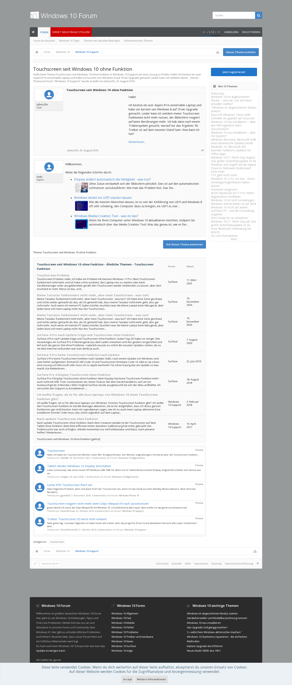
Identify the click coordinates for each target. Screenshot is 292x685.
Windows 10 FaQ (121, 618)
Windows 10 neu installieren (204, 623)
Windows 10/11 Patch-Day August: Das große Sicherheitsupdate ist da (233, 159)
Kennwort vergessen (224, 189)
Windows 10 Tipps (69, 40)
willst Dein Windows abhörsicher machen (215, 632)
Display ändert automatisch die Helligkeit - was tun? (112, 179)
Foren (44, 32)
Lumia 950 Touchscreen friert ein (69, 485)
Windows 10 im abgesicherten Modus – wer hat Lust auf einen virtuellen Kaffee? (231, 100)
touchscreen (57, 541)
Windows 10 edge (122, 650)
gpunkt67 (65, 495)
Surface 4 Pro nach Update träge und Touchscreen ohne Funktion (85, 335)
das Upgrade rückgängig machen (207, 627)
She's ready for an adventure (229, 218)
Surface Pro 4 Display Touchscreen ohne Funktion (74, 375)
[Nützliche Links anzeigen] (217, 52)
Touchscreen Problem (53, 275)
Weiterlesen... (137, 142)
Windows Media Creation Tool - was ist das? (106, 216)
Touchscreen (56, 451)
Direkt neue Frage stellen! (71, 32)
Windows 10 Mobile (123, 623)
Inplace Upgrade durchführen (205, 646)
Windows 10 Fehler (122, 627)
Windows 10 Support (67, 81)
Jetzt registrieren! (234, 72)
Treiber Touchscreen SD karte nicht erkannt (77, 519)
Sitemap (216, 563)
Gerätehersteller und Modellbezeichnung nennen (217, 618)
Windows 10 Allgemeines (132, 457)
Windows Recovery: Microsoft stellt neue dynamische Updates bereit (233, 141)
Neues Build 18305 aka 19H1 (204, 650)
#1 (202, 150)
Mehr (234, 239)
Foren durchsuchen (44, 40)
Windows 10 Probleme (124, 632)
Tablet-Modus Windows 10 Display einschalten (79, 466)
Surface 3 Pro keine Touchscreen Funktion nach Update (78, 355)
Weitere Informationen (151, 679)
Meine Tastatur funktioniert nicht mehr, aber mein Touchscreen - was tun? (93, 295)
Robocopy (217, 93)
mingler (64, 476)
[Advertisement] (98, 120)
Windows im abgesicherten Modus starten (212, 613)
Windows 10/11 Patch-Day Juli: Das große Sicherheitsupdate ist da (233, 223)
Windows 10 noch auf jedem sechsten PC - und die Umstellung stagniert (232, 210)
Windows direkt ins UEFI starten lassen (103, 197)
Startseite (162, 563)
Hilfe (188, 563)
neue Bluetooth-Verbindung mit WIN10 (231, 230)
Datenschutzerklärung (239, 563)
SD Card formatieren (224, 236)
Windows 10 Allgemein (124, 613)
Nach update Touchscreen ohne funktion (67, 419)
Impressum (201, 563)
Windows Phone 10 (129, 495)
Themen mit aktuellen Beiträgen (101, 40)
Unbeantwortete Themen (138, 40)
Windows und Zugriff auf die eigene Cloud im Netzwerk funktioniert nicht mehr (233, 168)
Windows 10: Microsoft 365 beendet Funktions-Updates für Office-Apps (231, 150)
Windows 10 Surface (123, 646)
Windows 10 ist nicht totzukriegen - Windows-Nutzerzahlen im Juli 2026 (233, 202)
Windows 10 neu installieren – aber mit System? (233, 134)
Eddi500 (64, 457)
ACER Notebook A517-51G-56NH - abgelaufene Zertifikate (233, 194)
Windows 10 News (122, 641)
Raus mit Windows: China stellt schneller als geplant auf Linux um (232, 116)
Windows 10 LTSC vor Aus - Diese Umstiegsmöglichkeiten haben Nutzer (233, 182)
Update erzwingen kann (50, 650)
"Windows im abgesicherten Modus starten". (233, 109)
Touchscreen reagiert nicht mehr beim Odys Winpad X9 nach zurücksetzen (98, 503)
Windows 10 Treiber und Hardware (132, 636)
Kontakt (177, 563)
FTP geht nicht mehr (224, 175)
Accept (127, 679)
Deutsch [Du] (49, 563)
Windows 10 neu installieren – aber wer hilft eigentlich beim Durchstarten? (233, 125)
